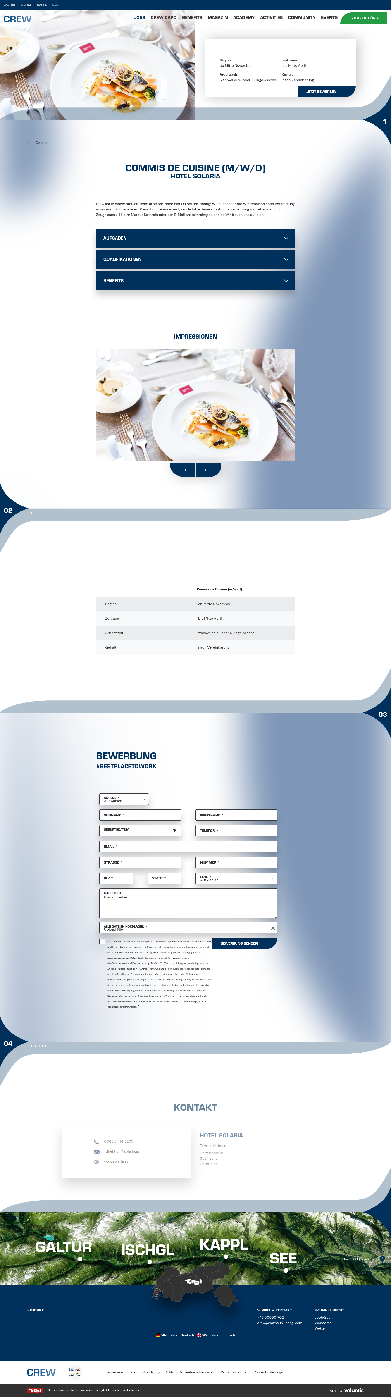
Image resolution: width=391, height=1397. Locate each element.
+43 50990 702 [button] (270, 1317)
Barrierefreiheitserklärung (197, 1372)
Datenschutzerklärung (144, 1372)
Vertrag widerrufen (234, 1372)
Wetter (320, 1328)
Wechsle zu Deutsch (177, 1335)
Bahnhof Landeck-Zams (361, 1259)
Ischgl (26, 5)
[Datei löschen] (273, 928)
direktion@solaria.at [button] (122, 1151)
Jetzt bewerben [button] (321, 91)
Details (41, 142)
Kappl (42, 5)
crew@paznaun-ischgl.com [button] (279, 1323)
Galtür (9, 5)
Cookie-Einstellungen (269, 1372)
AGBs (169, 1372)
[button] (171, 1313)
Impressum (114, 1372)
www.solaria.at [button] (115, 1161)
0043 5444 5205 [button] (118, 1141)
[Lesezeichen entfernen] (287, 155)
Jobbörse (322, 1317)
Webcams (323, 1323)
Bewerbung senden (239, 943)
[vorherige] (182, 470)
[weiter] (208, 470)
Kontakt (35, 1310)
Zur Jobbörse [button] (366, 18)
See (55, 5)
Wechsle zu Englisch (218, 1335)
